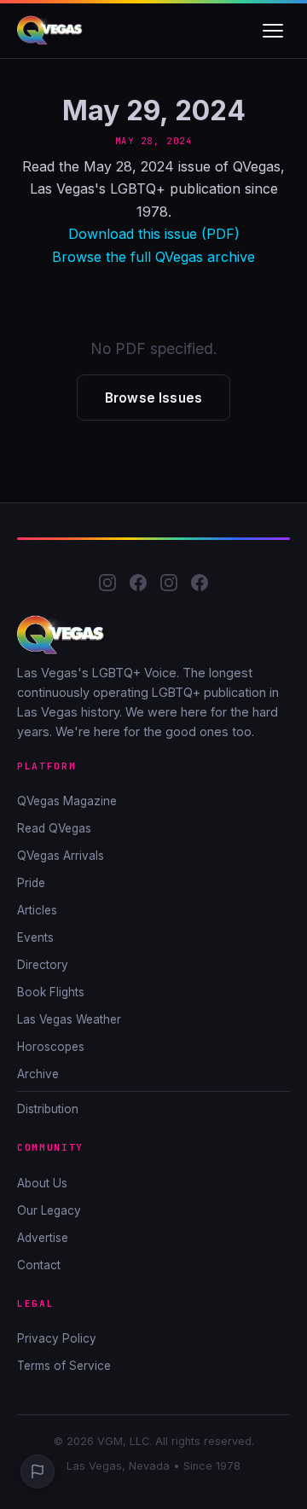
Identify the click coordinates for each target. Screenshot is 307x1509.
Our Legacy (49, 1210)
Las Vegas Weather (69, 1019)
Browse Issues (153, 398)
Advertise (42, 1238)
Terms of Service (64, 1366)
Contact (39, 1265)
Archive (38, 1074)
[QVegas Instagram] (107, 585)
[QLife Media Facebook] (199, 585)
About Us (42, 1183)
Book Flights (50, 992)
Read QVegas (54, 828)
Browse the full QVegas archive (153, 256)
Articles (37, 910)
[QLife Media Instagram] (168, 585)
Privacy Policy (56, 1338)
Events (35, 937)
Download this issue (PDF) (154, 233)
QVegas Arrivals (60, 855)
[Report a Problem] (37, 1471)
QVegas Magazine (67, 801)
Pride (31, 883)
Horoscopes (50, 1046)
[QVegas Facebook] (138, 585)
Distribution (47, 1109)
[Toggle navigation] (273, 30)
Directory (42, 965)
